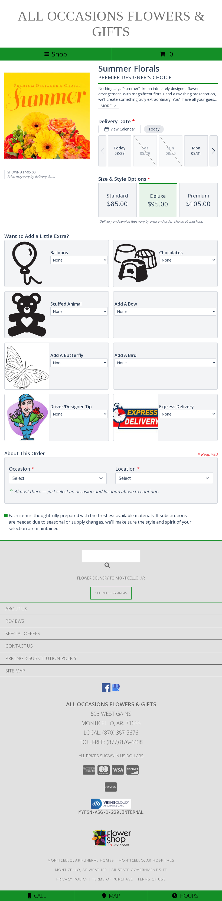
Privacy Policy (71, 879)
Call (38, 895)
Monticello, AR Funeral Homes (81, 860)
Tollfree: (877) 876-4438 (111, 742)
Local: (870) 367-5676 (111, 732)
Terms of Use (152, 879)
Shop (59, 53)
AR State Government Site (139, 869)
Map (113, 895)
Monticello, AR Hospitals (146, 860)
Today (153, 129)
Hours (187, 895)
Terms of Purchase (112, 879)
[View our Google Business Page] (116, 690)
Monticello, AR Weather (81, 869)
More (106, 105)
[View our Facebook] (106, 690)
